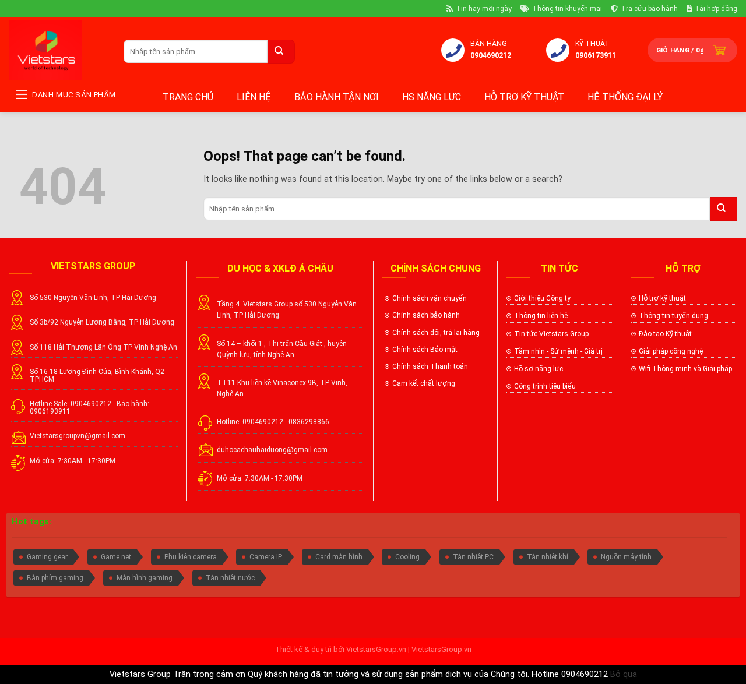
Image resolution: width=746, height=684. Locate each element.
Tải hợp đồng (716, 9)
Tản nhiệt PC (473, 557)
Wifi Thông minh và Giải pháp (685, 369)
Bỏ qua (623, 674)
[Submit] (281, 52)
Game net (116, 557)
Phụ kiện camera (190, 557)
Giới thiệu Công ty (542, 298)
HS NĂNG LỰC (431, 97)
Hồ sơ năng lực (538, 369)
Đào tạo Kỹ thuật (665, 334)
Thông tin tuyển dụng (673, 316)
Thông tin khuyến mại (567, 9)
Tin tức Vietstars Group (551, 334)
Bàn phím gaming (55, 578)
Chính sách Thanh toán (430, 366)
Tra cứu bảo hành (649, 9)
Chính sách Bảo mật (425, 349)
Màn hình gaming (145, 578)
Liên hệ (254, 97)
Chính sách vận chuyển (429, 298)
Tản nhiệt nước (230, 578)
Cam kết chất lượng (424, 383)
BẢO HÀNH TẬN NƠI (336, 97)
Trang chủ (188, 97)
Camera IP (265, 557)
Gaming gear (47, 557)
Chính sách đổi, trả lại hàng (436, 333)
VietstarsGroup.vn (376, 649)
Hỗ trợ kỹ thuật (524, 97)
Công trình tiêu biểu (545, 386)
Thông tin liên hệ (541, 316)
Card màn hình (339, 557)
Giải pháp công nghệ (671, 351)
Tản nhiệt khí (547, 557)
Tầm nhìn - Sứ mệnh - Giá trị (558, 351)
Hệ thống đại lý (625, 97)
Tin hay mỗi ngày (484, 9)
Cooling (407, 557)
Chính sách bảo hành (426, 315)
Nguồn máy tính (626, 557)
